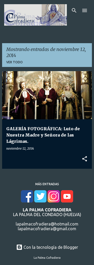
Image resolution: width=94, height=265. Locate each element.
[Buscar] (74, 10)
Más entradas (47, 184)
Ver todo (14, 62)
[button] (84, 159)
